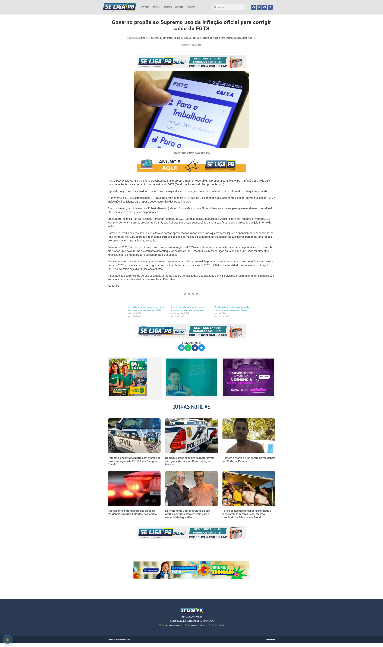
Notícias (145, 7)
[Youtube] (264, 7)
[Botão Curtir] (185, 294)
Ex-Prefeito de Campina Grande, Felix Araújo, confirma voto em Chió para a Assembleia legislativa (187, 514)
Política (168, 7)
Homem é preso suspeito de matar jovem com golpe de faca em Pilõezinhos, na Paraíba (190, 461)
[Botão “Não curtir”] (193, 294)
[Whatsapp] (270, 7)
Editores (191, 7)
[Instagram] (259, 7)
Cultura (179, 7)
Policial (157, 7)
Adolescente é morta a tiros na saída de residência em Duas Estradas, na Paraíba (132, 512)
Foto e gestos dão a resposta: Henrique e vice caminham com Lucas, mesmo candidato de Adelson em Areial (246, 514)
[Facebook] (253, 7)
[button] (181, 347)
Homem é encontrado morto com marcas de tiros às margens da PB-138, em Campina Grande (134, 461)
